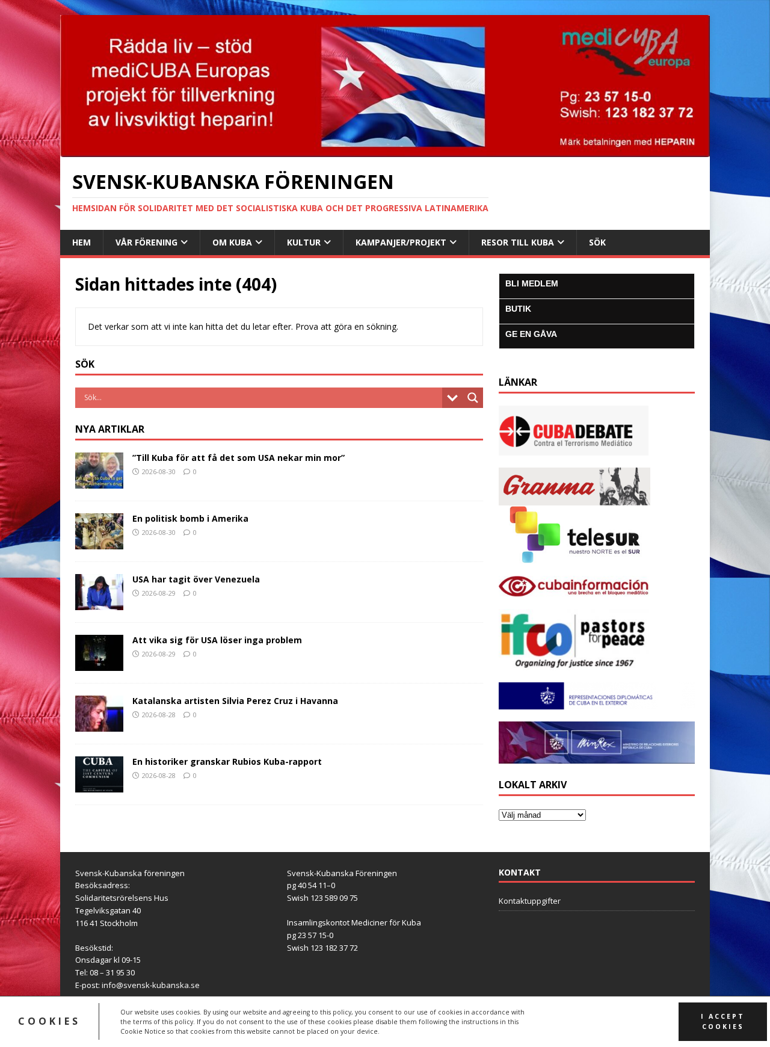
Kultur (304, 242)
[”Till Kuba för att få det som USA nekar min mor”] (99, 481)
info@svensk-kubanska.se (151, 985)
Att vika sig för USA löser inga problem (217, 640)
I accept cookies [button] (723, 1021)
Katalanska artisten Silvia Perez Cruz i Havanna (235, 700)
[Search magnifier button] (473, 398)
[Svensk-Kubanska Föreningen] (385, 149)
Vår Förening (146, 242)
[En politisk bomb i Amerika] (99, 542)
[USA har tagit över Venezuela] (99, 602)
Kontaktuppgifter (530, 900)
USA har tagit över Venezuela (196, 579)
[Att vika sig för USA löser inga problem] (99, 663)
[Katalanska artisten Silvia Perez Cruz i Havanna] (99, 724)
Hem (81, 242)
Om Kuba (232, 242)
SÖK (597, 242)
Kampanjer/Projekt (401, 242)
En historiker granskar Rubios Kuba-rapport (227, 761)
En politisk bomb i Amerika (190, 518)
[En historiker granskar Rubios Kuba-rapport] (99, 785)
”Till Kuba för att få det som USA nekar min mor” (238, 457)
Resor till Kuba (517, 242)
